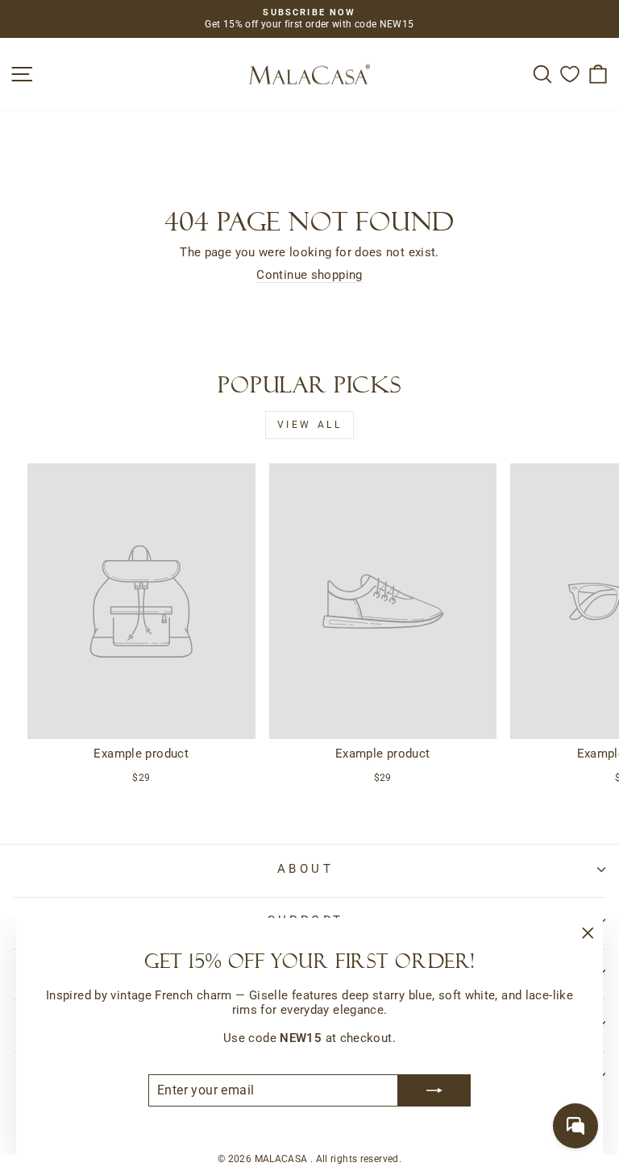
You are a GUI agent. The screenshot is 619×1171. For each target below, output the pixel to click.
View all (310, 424)
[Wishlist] (569, 74)
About (305, 869)
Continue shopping (309, 275)
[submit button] (434, 1090)
